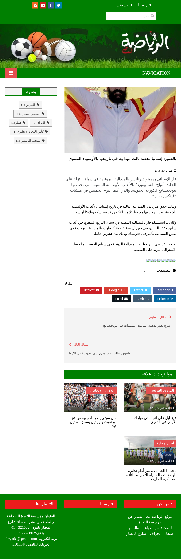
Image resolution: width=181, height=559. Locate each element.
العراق (39, 122)
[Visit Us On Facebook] (50, 5)
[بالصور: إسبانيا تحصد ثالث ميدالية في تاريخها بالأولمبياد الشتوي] (120, 120)
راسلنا (143, 5)
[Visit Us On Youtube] (43, 5)
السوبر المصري (28, 113)
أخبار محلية (165, 443)
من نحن (123, 5)
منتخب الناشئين (28, 140)
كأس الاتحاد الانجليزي (28, 131)
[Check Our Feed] (35, 5)
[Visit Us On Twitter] (58, 5)
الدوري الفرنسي (161, 390)
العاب (150, 270)
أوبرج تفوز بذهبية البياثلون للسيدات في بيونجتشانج (137, 325)
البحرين (28, 105)
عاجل (139, 270)
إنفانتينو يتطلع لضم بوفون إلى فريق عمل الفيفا (100, 353)
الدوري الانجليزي (101, 390)
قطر (16, 122)
